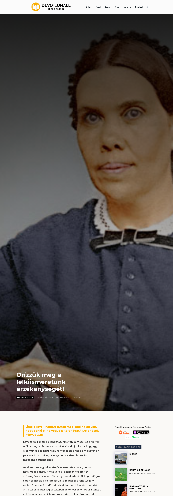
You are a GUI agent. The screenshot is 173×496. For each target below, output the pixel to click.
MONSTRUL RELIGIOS (139, 470)
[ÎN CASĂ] (121, 458)
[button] (147, 7)
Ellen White (63, 397)
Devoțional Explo (136, 473)
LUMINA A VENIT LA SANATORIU (139, 487)
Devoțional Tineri (136, 457)
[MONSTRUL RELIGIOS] (121, 474)
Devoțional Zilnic (136, 491)
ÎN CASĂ (133, 454)
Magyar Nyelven (25, 397)
